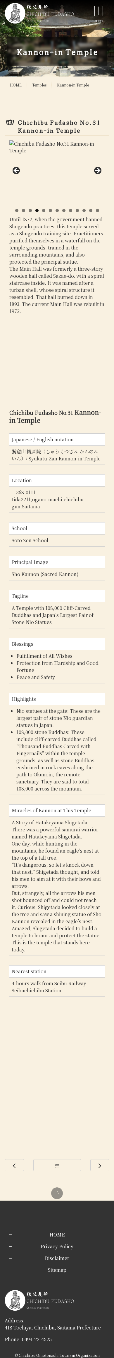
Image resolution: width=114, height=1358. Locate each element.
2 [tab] (23, 210)
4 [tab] (37, 210)
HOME (16, 84)
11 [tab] (84, 210)
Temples (39, 84)
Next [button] (97, 171)
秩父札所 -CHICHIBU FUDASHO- (39, 13)
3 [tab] (30, 210)
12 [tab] (90, 210)
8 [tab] (63, 210)
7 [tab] (57, 210)
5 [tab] (43, 210)
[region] (57, 172)
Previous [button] (16, 171)
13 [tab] (97, 210)
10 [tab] (77, 210)
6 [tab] (50, 210)
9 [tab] (70, 210)
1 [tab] (16, 210)
